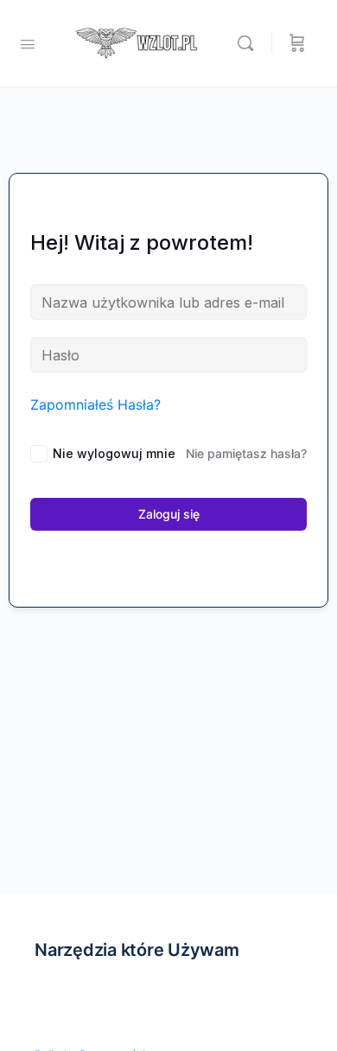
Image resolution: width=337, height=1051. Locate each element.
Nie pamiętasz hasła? (246, 453)
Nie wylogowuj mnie (114, 453)
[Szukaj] (249, 43)
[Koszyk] (297, 43)
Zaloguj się (169, 513)
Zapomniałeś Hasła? (95, 404)
